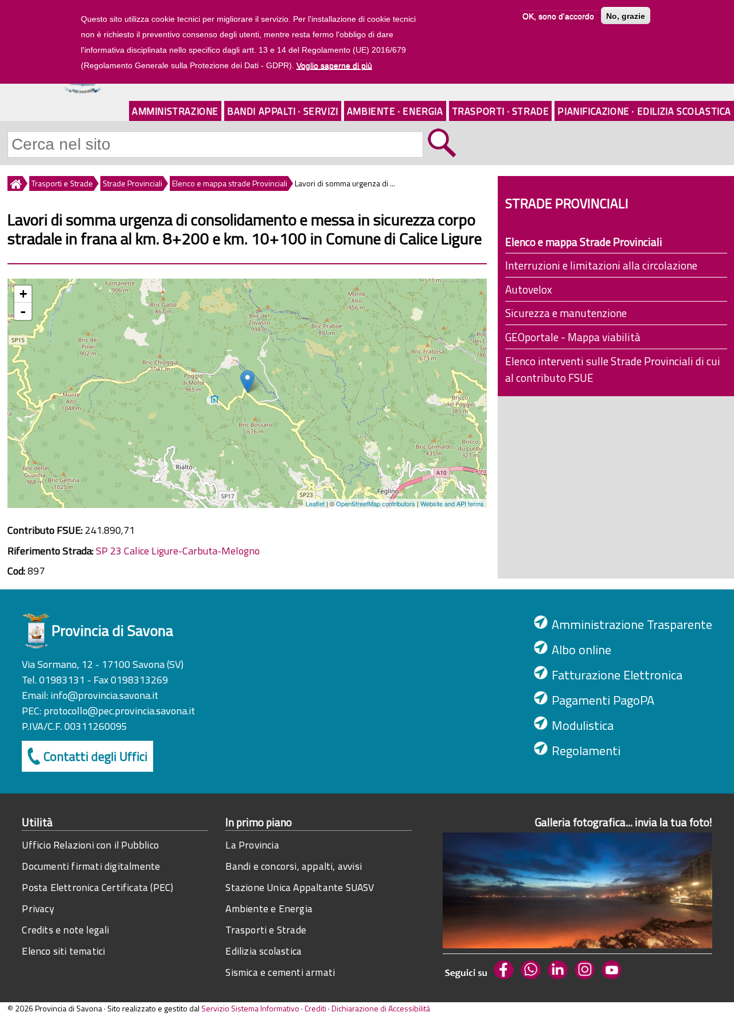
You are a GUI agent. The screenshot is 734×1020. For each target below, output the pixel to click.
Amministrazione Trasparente (632, 624)
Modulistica (583, 725)
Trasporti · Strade (500, 111)
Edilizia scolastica (263, 951)
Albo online (581, 649)
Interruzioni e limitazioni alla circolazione (601, 265)
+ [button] (23, 294)
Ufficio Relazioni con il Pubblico (90, 845)
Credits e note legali (65, 929)
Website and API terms (452, 503)
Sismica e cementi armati (280, 972)
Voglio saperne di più (334, 65)
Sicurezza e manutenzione (566, 312)
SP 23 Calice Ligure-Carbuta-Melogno (178, 550)
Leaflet (315, 503)
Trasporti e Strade (62, 183)
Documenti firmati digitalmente (91, 866)
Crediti (315, 1008)
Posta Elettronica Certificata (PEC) (97, 887)
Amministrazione (175, 111)
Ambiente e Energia (269, 908)
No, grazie (625, 16)
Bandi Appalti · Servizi (282, 111)
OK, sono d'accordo (558, 16)
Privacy (37, 908)
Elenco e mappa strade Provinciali (229, 183)
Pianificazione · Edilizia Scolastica (644, 111)
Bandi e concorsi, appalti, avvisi (293, 866)
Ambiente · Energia (395, 111)
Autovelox (528, 289)
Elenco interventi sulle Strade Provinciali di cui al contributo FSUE (612, 369)
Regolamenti (586, 750)
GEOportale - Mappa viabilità (573, 337)
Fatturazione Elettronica (617, 675)
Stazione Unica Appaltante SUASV (299, 887)
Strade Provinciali (132, 183)
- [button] (23, 311)
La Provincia (252, 845)
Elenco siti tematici (63, 951)
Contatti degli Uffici (95, 756)
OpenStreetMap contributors (375, 503)
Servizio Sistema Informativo (250, 1008)
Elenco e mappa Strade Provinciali (583, 241)
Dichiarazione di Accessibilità (380, 1008)
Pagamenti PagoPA (603, 700)
